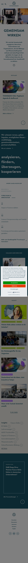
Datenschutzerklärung (16, 294)
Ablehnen (14, 286)
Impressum (10, 294)
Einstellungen (14, 289)
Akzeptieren (14, 282)
